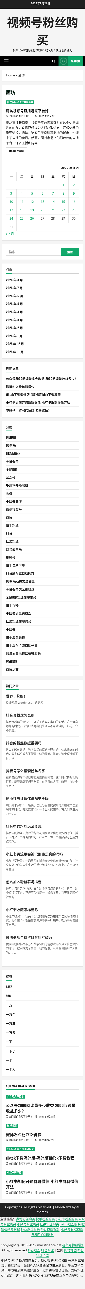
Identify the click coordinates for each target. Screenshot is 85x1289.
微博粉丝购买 (25, 1219)
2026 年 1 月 (14, 335)
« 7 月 (10, 234)
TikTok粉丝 (13, 453)
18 (22, 210)
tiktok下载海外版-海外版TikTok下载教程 (33, 394)
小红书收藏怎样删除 (22, 909)
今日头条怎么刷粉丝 (20, 589)
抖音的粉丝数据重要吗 (24, 742)
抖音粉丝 (34, 1250)
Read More (18, 151)
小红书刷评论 (14, 1172)
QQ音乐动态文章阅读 (20, 581)
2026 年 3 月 (14, 319)
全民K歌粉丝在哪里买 (21, 597)
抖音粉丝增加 (50, 1229)
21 (53, 210)
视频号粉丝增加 (73, 1245)
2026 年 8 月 (14, 279)
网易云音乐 (14, 549)
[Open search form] (53, 61)
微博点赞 (12, 669)
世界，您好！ (16, 696)
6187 (9, 986)
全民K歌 (11, 469)
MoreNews (63, 1207)
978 (8, 995)
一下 (9, 1041)
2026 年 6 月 (14, 295)
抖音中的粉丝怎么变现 (24, 826)
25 (22, 218)
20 (42, 210)
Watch (75, 61)
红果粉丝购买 (49, 1224)
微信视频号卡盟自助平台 (20, 102)
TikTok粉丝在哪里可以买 (20, 1149)
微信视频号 (14, 509)
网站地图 (70, 1250)
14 (53, 202)
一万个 (10, 1014)
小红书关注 (14, 501)
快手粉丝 (12, 525)
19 (32, 210)
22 (63, 210)
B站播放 (11, 661)
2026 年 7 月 (14, 287)
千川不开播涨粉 (17, 485)
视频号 (10, 557)
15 (63, 202)
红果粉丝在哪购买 (18, 621)
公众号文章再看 (15, 1096)
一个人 (10, 1069)
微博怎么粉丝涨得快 (20, 386)
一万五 (10, 1023)
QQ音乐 (11, 445)
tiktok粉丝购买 (70, 1224)
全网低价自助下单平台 (21, 116)
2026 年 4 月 (14, 311)
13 (42, 202)
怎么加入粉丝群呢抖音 (24, 881)
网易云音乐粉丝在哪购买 (23, 653)
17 (11, 210)
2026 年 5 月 (14, 303)
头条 (9, 493)
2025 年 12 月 (15, 343)
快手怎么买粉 (15, 637)
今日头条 (12, 461)
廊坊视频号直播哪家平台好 (27, 110)
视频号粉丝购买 (42, 30)
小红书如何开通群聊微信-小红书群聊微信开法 (38, 402)
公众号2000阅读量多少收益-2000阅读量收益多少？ (42, 378)
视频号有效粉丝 (72, 1229)
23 (74, 210)
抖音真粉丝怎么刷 (20, 715)
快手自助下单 (15, 565)
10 (11, 202)
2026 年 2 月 (14, 327)
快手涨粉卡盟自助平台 (22, 645)
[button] (6, 61)
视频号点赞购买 (42, 1234)
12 (32, 202)
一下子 (10, 1051)
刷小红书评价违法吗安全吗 (27, 798)
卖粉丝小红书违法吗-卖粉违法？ (28, 410)
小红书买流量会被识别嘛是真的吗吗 (34, 854)
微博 (9, 517)
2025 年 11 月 (15, 351)
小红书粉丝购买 (67, 1219)
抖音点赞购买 (30, 1229)
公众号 (10, 477)
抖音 (9, 533)
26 (32, 218)
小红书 (10, 629)
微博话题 (12, 1125)
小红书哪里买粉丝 (18, 613)
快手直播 (12, 605)
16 (74, 202)
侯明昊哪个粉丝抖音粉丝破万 (29, 937)
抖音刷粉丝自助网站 (20, 573)
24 (11, 218)
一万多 (10, 1032)
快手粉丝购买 (45, 1219)
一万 (9, 1005)
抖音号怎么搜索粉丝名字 (25, 770)
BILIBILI (11, 437)
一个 (9, 1060)
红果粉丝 (12, 541)
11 (22, 202)
